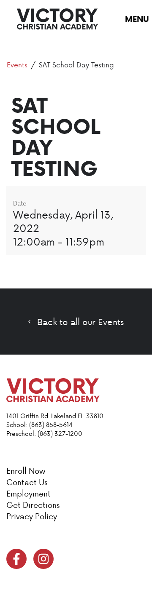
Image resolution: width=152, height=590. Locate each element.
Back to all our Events (80, 322)
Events (17, 64)
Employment (28, 493)
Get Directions (33, 504)
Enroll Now (25, 470)
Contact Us (26, 482)
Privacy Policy (31, 516)
